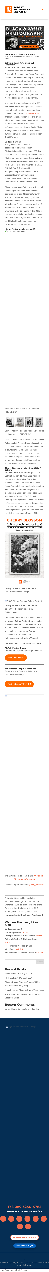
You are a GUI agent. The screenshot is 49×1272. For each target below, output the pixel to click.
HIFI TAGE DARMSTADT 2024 (18, 978)
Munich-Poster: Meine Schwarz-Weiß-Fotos (24, 990)
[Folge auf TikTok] (28, 1226)
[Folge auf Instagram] (11, 1219)
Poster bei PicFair (16, 657)
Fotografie (21, 56)
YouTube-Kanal (31, 113)
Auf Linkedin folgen (24, 1246)
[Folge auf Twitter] (36, 1219)
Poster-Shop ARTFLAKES (19, 684)
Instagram (30, 56)
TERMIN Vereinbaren (24, 1237)
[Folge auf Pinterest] (27, 1219)
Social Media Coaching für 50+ (18, 973)
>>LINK (39, 936)
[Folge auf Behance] (3, 1219)
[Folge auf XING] (44, 1219)
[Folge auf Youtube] (20, 1226)
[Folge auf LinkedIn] (19, 1219)
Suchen (40, 962)
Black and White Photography (20, 54)
